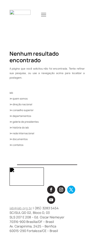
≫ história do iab (19, 127)
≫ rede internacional (22, 133)
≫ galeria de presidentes (24, 121)
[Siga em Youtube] (51, 200)
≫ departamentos (20, 116)
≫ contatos (16, 145)
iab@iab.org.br (21, 208)
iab (11, 92)
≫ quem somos (19, 98)
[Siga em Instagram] (61, 190)
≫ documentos (19, 139)
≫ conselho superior (22, 110)
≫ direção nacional (21, 104)
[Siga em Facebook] (51, 190)
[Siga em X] (71, 190)
